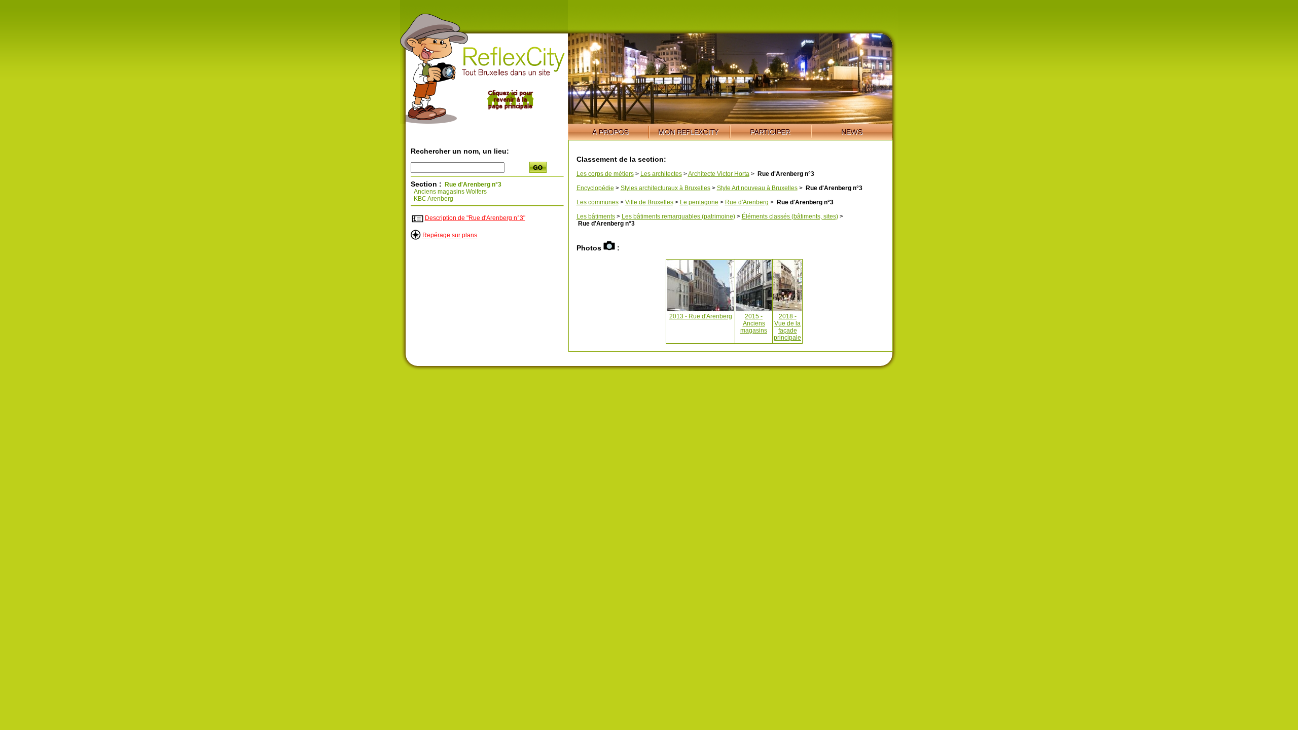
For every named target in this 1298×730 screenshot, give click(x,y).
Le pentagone (699, 202)
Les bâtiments (595, 216)
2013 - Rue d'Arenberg (700, 316)
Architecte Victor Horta (718, 173)
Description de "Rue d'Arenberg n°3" (475, 218)
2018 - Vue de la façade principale (787, 327)
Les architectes (661, 173)
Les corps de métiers (605, 173)
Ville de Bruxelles (649, 202)
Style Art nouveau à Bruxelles (757, 188)
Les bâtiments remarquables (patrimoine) (678, 216)
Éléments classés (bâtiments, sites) (790, 216)
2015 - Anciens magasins (753, 323)
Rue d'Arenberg (747, 202)
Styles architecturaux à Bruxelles (665, 188)
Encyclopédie (595, 188)
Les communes (597, 202)
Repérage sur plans (449, 235)
